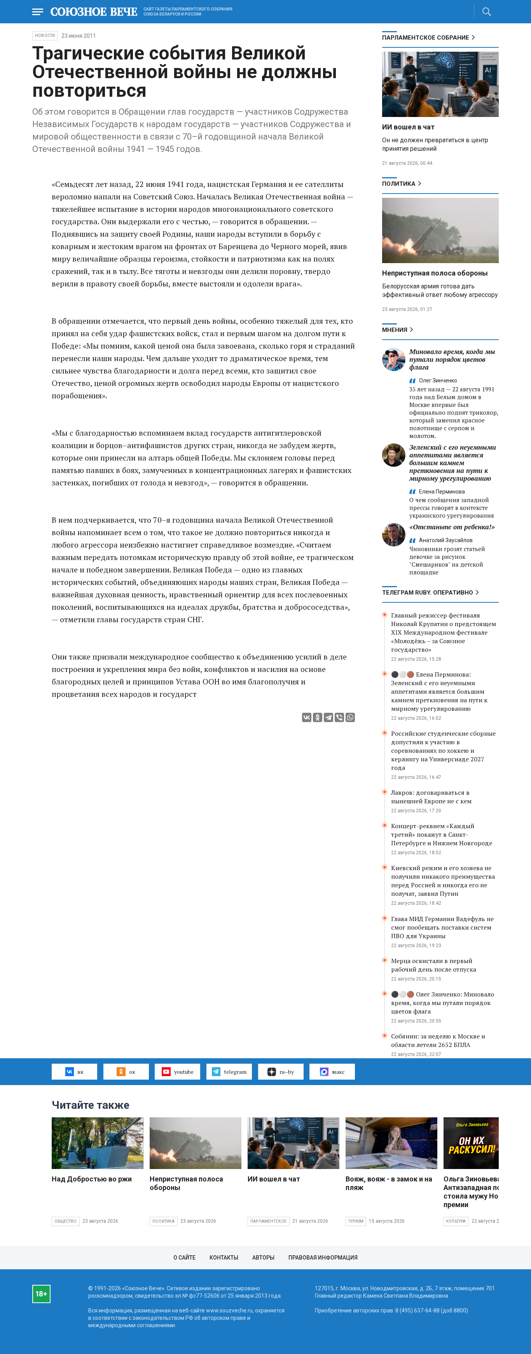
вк (80, 1071)
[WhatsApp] (350, 717)
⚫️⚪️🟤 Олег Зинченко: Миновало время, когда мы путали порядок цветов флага (442, 1003)
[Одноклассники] (317, 717)
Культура (456, 1221)
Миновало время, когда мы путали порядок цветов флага (452, 359)
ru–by (286, 1071)
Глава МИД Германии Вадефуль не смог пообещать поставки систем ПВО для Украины (442, 927)
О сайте (184, 1258)
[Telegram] (328, 717)
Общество (65, 1221)
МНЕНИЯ (394, 329)
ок (132, 1071)
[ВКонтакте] (306, 717)
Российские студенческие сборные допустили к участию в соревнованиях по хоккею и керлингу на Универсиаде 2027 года (443, 750)
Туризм (355, 1221)
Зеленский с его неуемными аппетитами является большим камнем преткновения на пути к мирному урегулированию (452, 463)
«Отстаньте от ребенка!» (452, 526)
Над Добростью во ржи (92, 1179)
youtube (184, 1071)
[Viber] (339, 717)
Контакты (224, 1258)
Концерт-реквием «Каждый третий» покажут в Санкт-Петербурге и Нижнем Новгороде (441, 834)
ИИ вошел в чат (408, 127)
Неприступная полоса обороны (435, 273)
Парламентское (268, 1221)
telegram (235, 1071)
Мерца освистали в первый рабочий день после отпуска (433, 965)
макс (338, 1071)
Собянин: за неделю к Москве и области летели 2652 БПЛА (438, 1040)
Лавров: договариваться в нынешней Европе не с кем (431, 796)
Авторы (263, 1258)
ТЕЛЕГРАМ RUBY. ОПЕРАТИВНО (427, 592)
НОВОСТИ (45, 35)
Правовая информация (323, 1258)
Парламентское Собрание (425, 37)
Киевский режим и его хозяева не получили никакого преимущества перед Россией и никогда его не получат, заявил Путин (443, 881)
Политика (399, 183)
